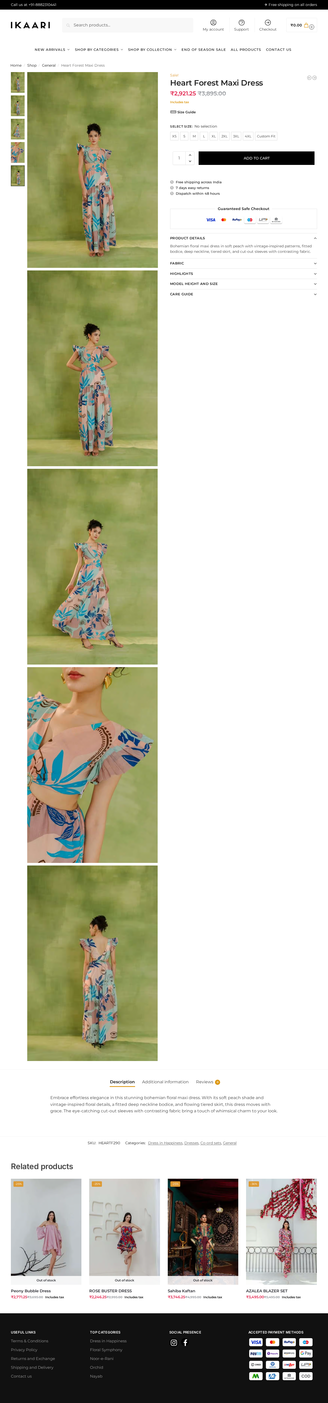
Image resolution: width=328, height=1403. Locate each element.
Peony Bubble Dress (31, 1290)
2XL (224, 136)
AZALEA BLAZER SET (267, 1290)
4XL (248, 136)
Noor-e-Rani (102, 1358)
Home (16, 65)
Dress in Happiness (165, 1143)
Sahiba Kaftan (181, 1290)
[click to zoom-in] (92, 170)
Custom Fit (266, 136)
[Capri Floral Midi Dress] (309, 77)
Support (241, 29)
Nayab (96, 1376)
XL (214, 136)
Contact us (21, 1376)
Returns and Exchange (33, 1358)
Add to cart (257, 158)
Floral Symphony (106, 1349)
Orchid (96, 1367)
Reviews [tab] (207, 1081)
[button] (301, 25)
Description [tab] (122, 1081)
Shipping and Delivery (32, 1367)
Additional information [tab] (165, 1081)
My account (213, 29)
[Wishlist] (74, 1186)
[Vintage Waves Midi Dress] (314, 77)
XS (174, 136)
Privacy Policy (24, 1349)
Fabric (177, 263)
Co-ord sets (210, 1143)
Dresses (191, 1143)
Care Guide (181, 294)
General (49, 65)
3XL (236, 136)
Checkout (268, 29)
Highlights (181, 273)
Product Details (187, 238)
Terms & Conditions (29, 1340)
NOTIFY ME (46, 1308)
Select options (281, 1308)
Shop (32, 65)
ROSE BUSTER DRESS (110, 1290)
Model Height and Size (194, 284)
